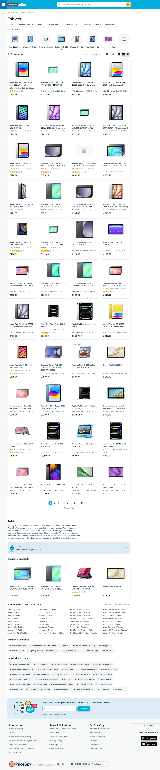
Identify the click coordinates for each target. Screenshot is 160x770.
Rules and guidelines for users (62, 728)
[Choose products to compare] (107, 54)
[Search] (128, 4)
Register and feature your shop (23, 740)
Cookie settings (56, 748)
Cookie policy (55, 744)
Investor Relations (98, 736)
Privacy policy (55, 740)
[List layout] (123, 54)
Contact (12, 732)
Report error (69, 508)
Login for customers (18, 744)
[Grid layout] (119, 54)
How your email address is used (54, 714)
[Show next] (87, 503)
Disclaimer (54, 732)
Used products (96, 748)
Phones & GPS (20, 12)
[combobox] (91, 4)
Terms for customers (58, 736)
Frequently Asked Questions (22, 748)
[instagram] (58, 764)
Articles (93, 740)
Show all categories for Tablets (117, 604)
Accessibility (15, 752)
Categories (95, 744)
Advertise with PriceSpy (20, 736)
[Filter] (3, 13)
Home (10, 12)
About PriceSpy (16, 728)
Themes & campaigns (100, 728)
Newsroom (95, 732)
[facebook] (63, 764)
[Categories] (3, 4)
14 (82, 503)
